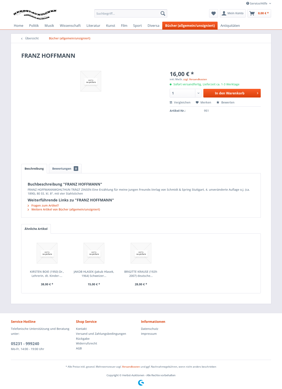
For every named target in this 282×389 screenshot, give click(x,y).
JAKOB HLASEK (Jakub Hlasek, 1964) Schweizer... (94, 274)
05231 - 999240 (25, 343)
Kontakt (81, 329)
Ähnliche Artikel (36, 229)
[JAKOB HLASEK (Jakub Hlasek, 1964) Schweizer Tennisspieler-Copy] (94, 253)
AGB (79, 348)
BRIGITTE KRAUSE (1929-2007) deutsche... (141, 274)
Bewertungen (64, 168)
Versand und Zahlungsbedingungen (101, 334)
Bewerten (227, 102)
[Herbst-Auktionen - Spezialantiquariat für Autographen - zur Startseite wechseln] (35, 14)
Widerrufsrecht (86, 343)
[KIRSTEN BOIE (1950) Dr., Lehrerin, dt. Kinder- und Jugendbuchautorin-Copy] (47, 253)
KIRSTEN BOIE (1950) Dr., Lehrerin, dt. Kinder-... (47, 274)
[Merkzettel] (213, 13)
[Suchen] (163, 13)
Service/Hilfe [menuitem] (258, 3)
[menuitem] (130, 13)
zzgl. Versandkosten (195, 79)
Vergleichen (182, 102)
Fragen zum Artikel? (45, 205)
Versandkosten (131, 366)
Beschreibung (34, 168)
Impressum (149, 334)
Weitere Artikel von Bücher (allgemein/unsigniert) (65, 209)
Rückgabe (83, 339)
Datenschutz (149, 329)
